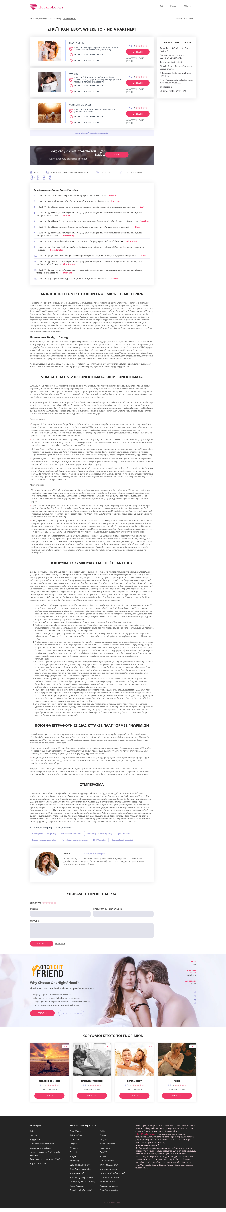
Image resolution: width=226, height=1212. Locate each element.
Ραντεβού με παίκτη (109, 1186)
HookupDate (131, 241)
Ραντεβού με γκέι (107, 1181)
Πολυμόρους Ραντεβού (71, 833)
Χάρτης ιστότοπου (38, 1163)
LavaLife (112, 195)
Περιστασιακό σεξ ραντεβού (112, 1173)
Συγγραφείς (35, 1139)
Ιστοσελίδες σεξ (77, 1173)
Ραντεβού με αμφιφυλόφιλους (74, 840)
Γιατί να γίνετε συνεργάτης (42, 1143)
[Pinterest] (50, 177)
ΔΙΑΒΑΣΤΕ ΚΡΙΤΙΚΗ (49, 1089)
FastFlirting (68, 235)
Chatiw (66, 215)
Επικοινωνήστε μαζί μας (40, 1148)
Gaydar (114, 278)
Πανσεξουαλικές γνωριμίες (44, 833)
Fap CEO (103, 1152)
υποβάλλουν (41, 943)
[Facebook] (32, 177)
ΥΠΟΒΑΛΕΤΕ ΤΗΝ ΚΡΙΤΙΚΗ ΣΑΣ (173, 91)
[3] (49, 903)
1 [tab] (195, 992)
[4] (52, 903)
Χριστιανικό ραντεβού (109, 1177)
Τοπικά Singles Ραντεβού (81, 1190)
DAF (142, 207)
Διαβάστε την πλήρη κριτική (135, 59)
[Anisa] (47, 864)
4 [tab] (195, 1003)
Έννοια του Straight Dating (172, 62)
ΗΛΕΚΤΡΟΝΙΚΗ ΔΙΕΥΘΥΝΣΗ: (107, 908)
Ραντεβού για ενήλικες (110, 1190)
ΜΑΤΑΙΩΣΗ (60, 943)
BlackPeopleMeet (107, 1143)
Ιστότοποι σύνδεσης (109, 1169)
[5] (55, 903)
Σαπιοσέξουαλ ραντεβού (122, 840)
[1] (43, 903)
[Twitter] (44, 177)
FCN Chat (67, 272)
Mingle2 (103, 1139)
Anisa (66, 853)
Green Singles (56, 250)
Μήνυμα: (35, 920)
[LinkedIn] (38, 177)
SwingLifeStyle (76, 1135)
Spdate (103, 1156)
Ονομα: (34, 908)
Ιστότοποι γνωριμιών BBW (81, 1177)
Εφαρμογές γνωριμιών (80, 1165)
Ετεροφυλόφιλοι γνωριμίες (44, 840)
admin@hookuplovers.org (147, 1134)
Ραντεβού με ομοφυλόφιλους (99, 833)
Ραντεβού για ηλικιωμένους (82, 1181)
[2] (46, 903)
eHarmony (74, 1160)
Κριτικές (174, 6)
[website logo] (49, 51)
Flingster (73, 1143)
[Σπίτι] (46, 7)
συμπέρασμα (166, 87)
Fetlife (102, 1131)
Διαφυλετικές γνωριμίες (80, 1169)
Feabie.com (105, 1148)
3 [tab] (195, 999)
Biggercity (74, 1152)
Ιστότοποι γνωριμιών (109, 1165)
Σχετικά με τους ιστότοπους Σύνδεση (46, 1159)
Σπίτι (162, 6)
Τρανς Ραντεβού (124, 833)
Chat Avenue (69, 264)
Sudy (143, 255)
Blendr (138, 227)
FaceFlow (144, 221)
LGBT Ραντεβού (99, 840)
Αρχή (116, 154)
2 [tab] (195, 996)
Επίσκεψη (138, 51)
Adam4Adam (75, 1131)
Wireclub (74, 1148)
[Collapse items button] (92, 133)
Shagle (73, 1156)
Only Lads (115, 201)
